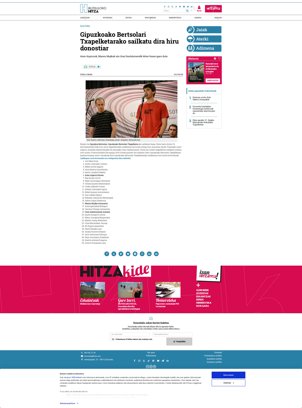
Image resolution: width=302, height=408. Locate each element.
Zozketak (202, 293)
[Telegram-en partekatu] (135, 253)
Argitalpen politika (214, 359)
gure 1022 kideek (74, 377)
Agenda (197, 17)
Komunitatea (175, 17)
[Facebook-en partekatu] (106, 253)
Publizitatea (151, 356)
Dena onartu (228, 375)
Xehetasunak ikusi (67, 403)
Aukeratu (227, 383)
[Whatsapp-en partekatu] (142, 253)
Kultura (85, 26)
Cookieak (218, 352)
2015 (176, 74)
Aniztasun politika (214, 362)
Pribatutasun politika (213, 356)
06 (179, 74)
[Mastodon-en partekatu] (121, 253)
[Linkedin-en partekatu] (149, 253)
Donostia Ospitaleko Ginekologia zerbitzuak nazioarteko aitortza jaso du (204, 109)
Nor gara (202, 306)
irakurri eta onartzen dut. (134, 339)
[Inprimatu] (156, 253)
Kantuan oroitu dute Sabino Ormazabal (202, 98)
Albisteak (85, 17)
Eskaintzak (203, 296)
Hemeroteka (203, 302)
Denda (200, 299)
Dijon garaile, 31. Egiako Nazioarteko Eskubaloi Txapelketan (203, 122)
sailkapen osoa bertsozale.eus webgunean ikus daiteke (105, 158)
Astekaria (107, 17)
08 (182, 74)
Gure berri (202, 290)
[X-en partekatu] (113, 253)
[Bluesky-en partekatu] (128, 253)
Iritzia (129, 17)
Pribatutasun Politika (124, 339)
